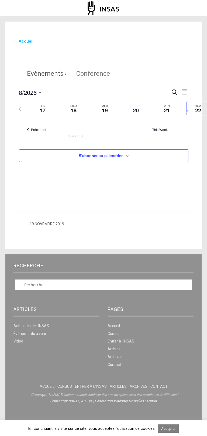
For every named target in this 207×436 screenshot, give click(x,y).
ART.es (86, 401)
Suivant (73, 136)
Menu (8, 8)
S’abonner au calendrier (101, 155)
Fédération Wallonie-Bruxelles (119, 401)
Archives (115, 357)
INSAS (103, 8)
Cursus (113, 333)
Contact (114, 364)
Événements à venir (30, 333)
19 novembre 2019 (47, 224)
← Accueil (23, 41)
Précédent (38, 129)
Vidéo (18, 341)
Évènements (45, 73)
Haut (103, 417)
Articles (114, 349)
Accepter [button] (168, 429)
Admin (151, 401)
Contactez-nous (63, 401)
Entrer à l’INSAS (121, 341)
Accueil (114, 326)
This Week (160, 129)
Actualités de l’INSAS (31, 326)
